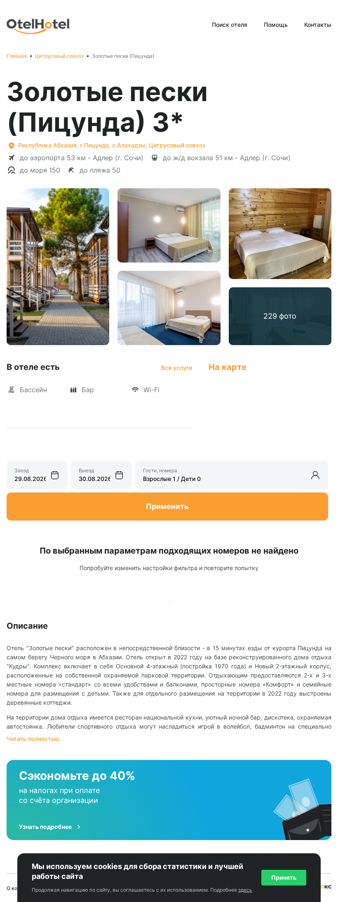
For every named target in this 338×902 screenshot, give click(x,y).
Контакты (317, 24)
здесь (245, 890)
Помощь (276, 24)
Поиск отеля (229, 24)
